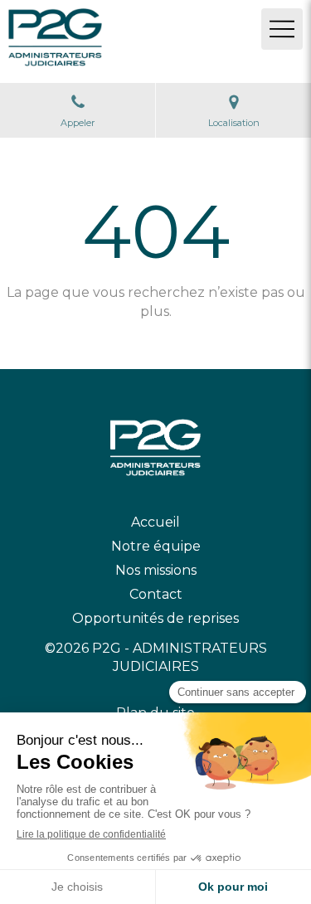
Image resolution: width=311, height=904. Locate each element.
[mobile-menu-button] (282, 29)
